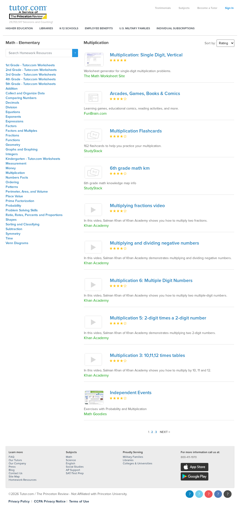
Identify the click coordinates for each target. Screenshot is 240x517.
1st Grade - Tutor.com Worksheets (30, 65)
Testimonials (163, 8)
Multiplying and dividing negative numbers (154, 243)
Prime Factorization (20, 201)
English (70, 463)
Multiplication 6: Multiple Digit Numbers (151, 280)
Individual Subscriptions (176, 28)
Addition (12, 89)
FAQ (11, 456)
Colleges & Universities (137, 463)
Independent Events (130, 393)
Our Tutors (15, 460)
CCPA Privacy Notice (50, 501)
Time (9, 238)
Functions (13, 140)
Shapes (11, 220)
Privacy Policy (19, 501)
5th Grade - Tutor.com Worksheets (31, 84)
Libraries (46, 28)
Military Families (133, 456)
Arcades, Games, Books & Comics (145, 93)
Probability (13, 206)
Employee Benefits (99, 28)
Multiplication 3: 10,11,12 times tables (147, 355)
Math (69, 456)
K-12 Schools (69, 28)
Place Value (14, 196)
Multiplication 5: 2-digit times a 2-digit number (158, 318)
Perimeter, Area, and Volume (27, 192)
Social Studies (75, 466)
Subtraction (14, 229)
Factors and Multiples (21, 131)
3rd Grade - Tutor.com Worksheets (31, 75)
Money (11, 168)
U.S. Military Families (134, 28)
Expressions (14, 121)
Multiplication (15, 173)
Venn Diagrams (17, 243)
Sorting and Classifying (22, 224)
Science (71, 460)
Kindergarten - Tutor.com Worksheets (33, 159)
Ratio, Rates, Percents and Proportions (34, 215)
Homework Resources (23, 479)
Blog (12, 470)
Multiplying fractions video (137, 206)
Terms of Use (79, 501)
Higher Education (19, 28)
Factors (11, 126)
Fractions (12, 135)
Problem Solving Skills (22, 210)
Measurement (16, 163)
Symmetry (13, 234)
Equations (13, 112)
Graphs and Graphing (22, 149)
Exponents (13, 117)
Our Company (17, 463)
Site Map (14, 476)
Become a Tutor (207, 8)
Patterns (12, 187)
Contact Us (15, 473)
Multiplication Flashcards (136, 131)
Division (11, 107)
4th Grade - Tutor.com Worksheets (31, 79)
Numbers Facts (17, 178)
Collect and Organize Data (25, 93)
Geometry (13, 145)
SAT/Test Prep (75, 473)
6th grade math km (130, 168)
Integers (12, 154)
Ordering (12, 182)
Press (12, 466)
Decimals (12, 103)
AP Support (73, 470)
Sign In (229, 8)
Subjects (184, 8)
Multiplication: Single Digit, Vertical (146, 55)
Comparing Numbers (21, 98)
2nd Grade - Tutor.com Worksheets (31, 70)
